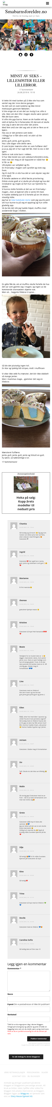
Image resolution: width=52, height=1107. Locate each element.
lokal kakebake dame (21, 200)
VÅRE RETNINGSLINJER (14, 1072)
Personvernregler (30, 1045)
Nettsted (11, 1014)
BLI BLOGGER (34, 1076)
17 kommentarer (26, 89)
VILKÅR (44, 1072)
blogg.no (25, 1093)
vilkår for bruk (39, 1045)
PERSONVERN (33, 1072)
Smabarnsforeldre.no (26, 12)
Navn (10, 994)
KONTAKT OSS (19, 1076)
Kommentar (14, 968)
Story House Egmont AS (21, 1096)
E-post (28, 1004)
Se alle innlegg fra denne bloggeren (26, 1057)
